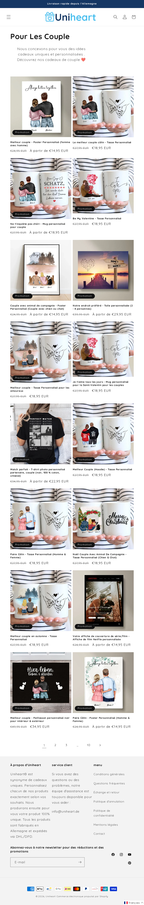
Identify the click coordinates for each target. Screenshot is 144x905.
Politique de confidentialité (104, 813)
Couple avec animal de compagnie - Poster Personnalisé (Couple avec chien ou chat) (38, 307)
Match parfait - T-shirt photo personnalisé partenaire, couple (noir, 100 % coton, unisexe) (37, 472)
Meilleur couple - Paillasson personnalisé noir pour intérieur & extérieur (40, 719)
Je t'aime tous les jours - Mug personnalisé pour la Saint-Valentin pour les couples (101, 383)
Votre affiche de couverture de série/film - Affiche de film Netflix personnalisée (101, 638)
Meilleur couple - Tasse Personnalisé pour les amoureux (39, 389)
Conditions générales (109, 774)
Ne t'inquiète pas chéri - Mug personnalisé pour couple (37, 225)
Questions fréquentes (109, 783)
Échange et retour (106, 792)
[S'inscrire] (79, 862)
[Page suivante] (99, 745)
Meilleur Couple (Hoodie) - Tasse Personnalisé (102, 469)
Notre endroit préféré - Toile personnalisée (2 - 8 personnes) (103, 307)
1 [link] (44, 745)
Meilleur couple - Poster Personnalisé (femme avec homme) (40, 144)
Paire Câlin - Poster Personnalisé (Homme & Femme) (101, 719)
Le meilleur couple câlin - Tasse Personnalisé (102, 142)
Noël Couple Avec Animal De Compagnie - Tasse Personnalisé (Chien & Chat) (100, 556)
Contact (99, 833)
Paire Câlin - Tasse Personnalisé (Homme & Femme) (38, 556)
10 (88, 745)
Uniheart (51, 896)
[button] (8, 17)
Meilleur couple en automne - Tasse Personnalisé (33, 638)
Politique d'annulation (109, 801)
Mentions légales (106, 824)
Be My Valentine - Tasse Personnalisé (97, 218)
